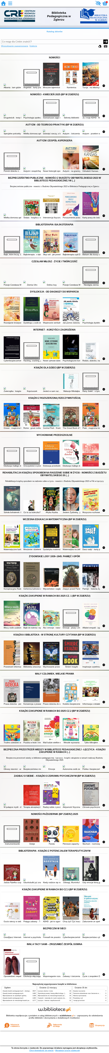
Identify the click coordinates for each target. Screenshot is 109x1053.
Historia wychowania (79, 995)
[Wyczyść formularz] (100, 46)
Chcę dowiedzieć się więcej (41, 1050)
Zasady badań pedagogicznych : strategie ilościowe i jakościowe (24, 991)
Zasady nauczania (79, 991)
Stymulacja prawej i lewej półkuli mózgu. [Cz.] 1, (53, 993)
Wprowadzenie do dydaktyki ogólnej (14, 995)
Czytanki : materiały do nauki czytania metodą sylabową (56, 998)
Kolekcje (33, 46)
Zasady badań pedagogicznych (13, 993)
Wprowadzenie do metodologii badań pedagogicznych (20, 1000)
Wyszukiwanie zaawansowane (14, 46)
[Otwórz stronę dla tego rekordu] (12, 85)
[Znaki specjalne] (105, 46)
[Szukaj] (105, 41)
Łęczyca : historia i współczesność (49, 1000)
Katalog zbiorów (54, 31)
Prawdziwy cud (78, 998)
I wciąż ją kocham (79, 1000)
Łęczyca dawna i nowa (45, 991)
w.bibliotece (67, 1015)
